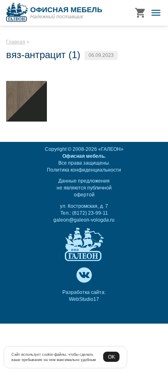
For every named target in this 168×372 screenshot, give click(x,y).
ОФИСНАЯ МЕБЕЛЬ (66, 10)
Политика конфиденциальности (84, 170)
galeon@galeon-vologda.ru (84, 220)
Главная (15, 42)
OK (111, 356)
